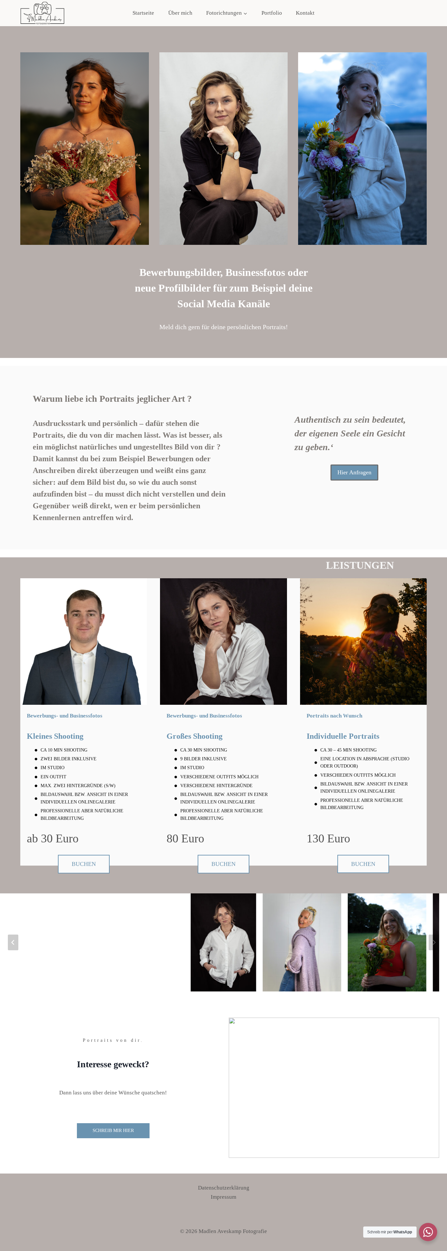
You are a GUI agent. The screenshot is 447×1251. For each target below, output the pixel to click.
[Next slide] (434, 942)
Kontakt (305, 13)
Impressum (223, 1197)
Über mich (180, 13)
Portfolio (271, 13)
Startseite (143, 13)
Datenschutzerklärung (223, 1188)
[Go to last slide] (13, 942)
